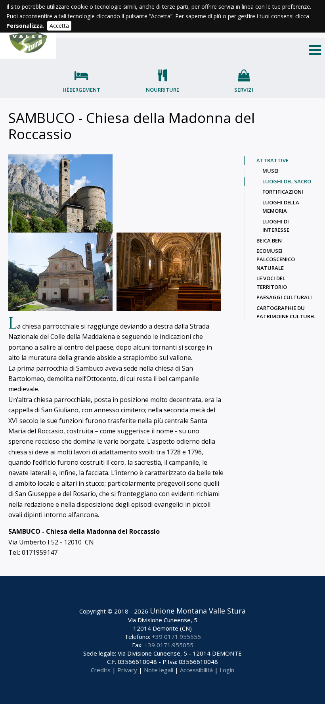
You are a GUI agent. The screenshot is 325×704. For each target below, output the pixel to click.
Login (227, 670)
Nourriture (162, 89)
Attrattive (272, 160)
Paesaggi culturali (284, 297)
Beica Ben (269, 240)
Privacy (127, 670)
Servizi (243, 89)
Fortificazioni (282, 191)
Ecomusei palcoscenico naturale (275, 259)
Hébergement (81, 89)
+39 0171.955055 (168, 645)
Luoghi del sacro (286, 181)
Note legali (158, 670)
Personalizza (24, 25)
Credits (101, 670)
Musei (270, 170)
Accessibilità (196, 670)
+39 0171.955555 (176, 637)
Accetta (59, 25)
